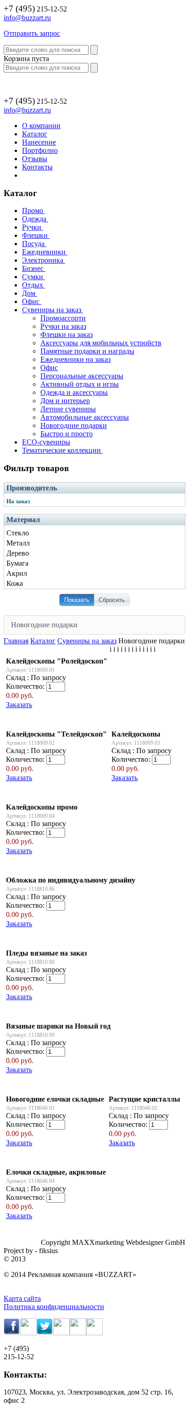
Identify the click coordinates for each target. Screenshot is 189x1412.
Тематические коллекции (61, 450)
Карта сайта (22, 1298)
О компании (41, 125)
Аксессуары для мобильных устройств (100, 343)
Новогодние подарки (73, 425)
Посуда (33, 244)
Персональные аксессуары (81, 376)
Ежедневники (44, 252)
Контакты (37, 167)
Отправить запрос (32, 33)
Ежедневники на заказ (75, 359)
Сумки (32, 277)
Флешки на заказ (66, 334)
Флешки (35, 235)
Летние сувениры (68, 409)
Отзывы (34, 159)
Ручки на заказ (63, 326)
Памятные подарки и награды (87, 351)
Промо (32, 210)
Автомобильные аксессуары (84, 417)
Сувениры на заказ (51, 310)
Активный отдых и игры (79, 384)
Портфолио (40, 150)
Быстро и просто (66, 434)
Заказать (19, 705)
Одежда (34, 219)
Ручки (31, 227)
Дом (28, 293)
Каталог (34, 134)
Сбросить (112, 599)
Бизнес (33, 268)
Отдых (32, 285)
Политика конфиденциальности (54, 1307)
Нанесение (39, 142)
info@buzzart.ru (27, 18)
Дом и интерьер (65, 401)
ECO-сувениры (46, 442)
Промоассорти (63, 318)
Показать (76, 599)
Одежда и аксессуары (74, 392)
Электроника (42, 260)
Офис (30, 301)
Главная (16, 641)
